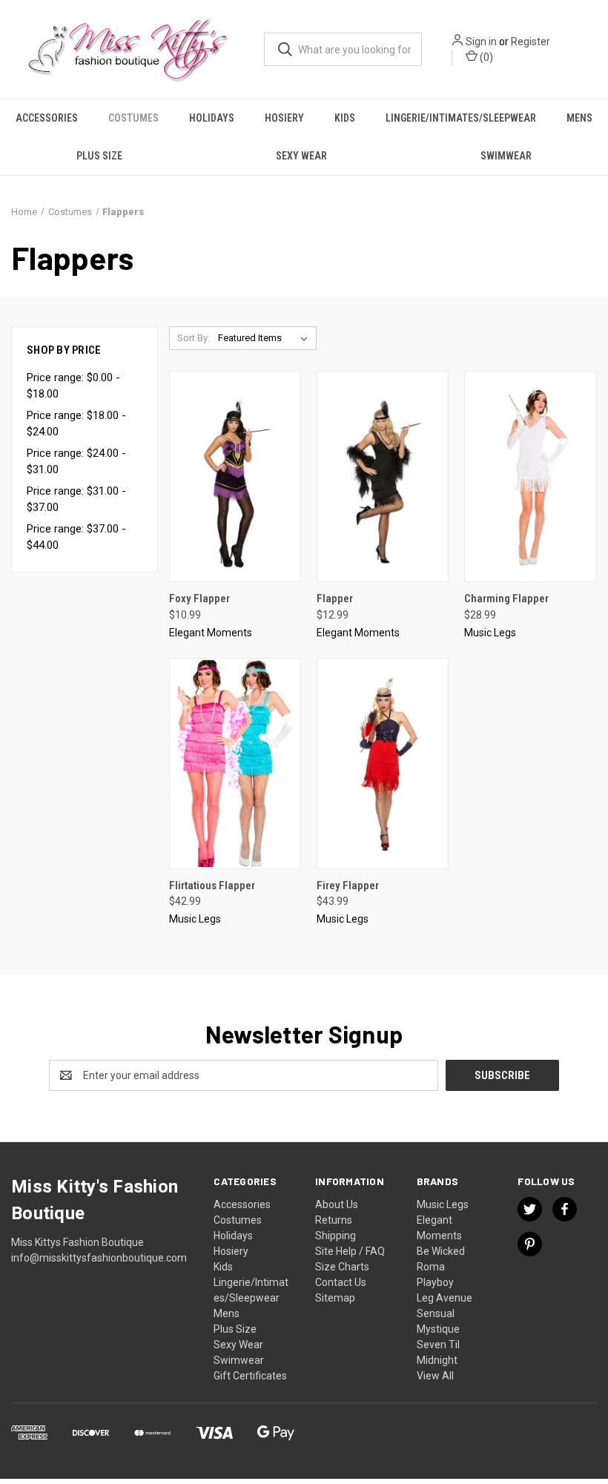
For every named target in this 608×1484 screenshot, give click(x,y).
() (485, 57)
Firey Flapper (348, 885)
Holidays (211, 118)
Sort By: (193, 337)
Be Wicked (441, 1251)
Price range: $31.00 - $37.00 (76, 499)
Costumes (133, 118)
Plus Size (99, 156)
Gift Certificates (250, 1376)
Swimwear (506, 156)
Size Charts (342, 1267)
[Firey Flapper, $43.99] (383, 763)
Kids (344, 118)
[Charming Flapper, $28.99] (530, 476)
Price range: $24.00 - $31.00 (76, 461)
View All (435, 1376)
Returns (333, 1220)
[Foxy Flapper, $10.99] (235, 476)
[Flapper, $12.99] (383, 476)
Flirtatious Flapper (212, 885)
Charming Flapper (506, 598)
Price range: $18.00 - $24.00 (76, 424)
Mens (579, 118)
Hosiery (284, 118)
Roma (431, 1267)
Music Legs (443, 1204)
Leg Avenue (444, 1298)
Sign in (481, 41)
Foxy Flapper (199, 598)
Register (530, 41)
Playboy (435, 1282)
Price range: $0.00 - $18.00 (73, 386)
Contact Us (340, 1282)
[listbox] (266, 338)
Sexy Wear (301, 156)
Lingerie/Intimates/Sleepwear (461, 118)
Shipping (335, 1235)
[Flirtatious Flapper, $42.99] (235, 763)
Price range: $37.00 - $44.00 (76, 537)
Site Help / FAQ (350, 1251)
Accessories (47, 118)
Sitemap (335, 1298)
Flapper (335, 598)
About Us (336, 1204)
